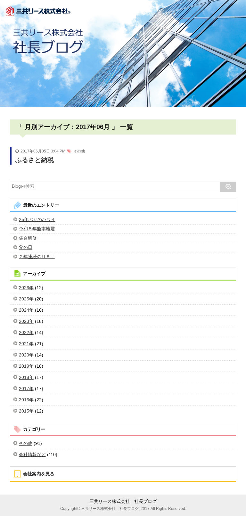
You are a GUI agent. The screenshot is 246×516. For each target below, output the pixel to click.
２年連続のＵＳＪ (37, 256)
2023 (24, 321)
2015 (24, 411)
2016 (24, 399)
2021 (24, 343)
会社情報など (32, 454)
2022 (24, 332)
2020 (24, 354)
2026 (24, 287)
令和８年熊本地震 (37, 228)
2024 (24, 310)
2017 (24, 388)
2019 (24, 366)
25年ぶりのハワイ (37, 219)
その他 (79, 151)
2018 (24, 377)
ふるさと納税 (34, 159)
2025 (24, 298)
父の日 (25, 247)
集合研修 (28, 238)
